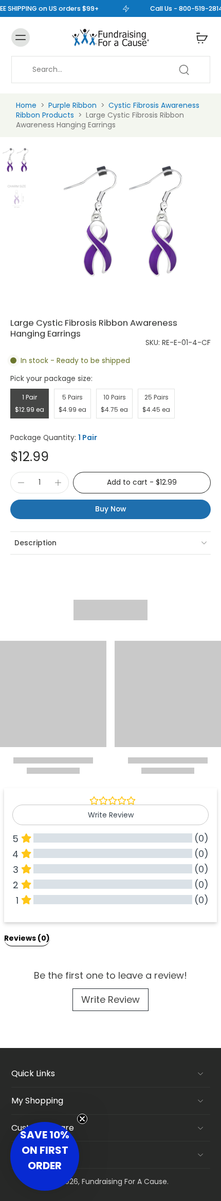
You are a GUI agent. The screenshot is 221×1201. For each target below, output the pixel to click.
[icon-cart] (199, 37)
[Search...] (184, 70)
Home (26, 105)
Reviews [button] (27, 938)
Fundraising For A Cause (124, 1181)
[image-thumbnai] (16, 160)
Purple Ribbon (72, 105)
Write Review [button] (111, 815)
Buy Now (110, 509)
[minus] (21, 482)
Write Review (110, 999)
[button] (142, 482)
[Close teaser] (82, 1119)
